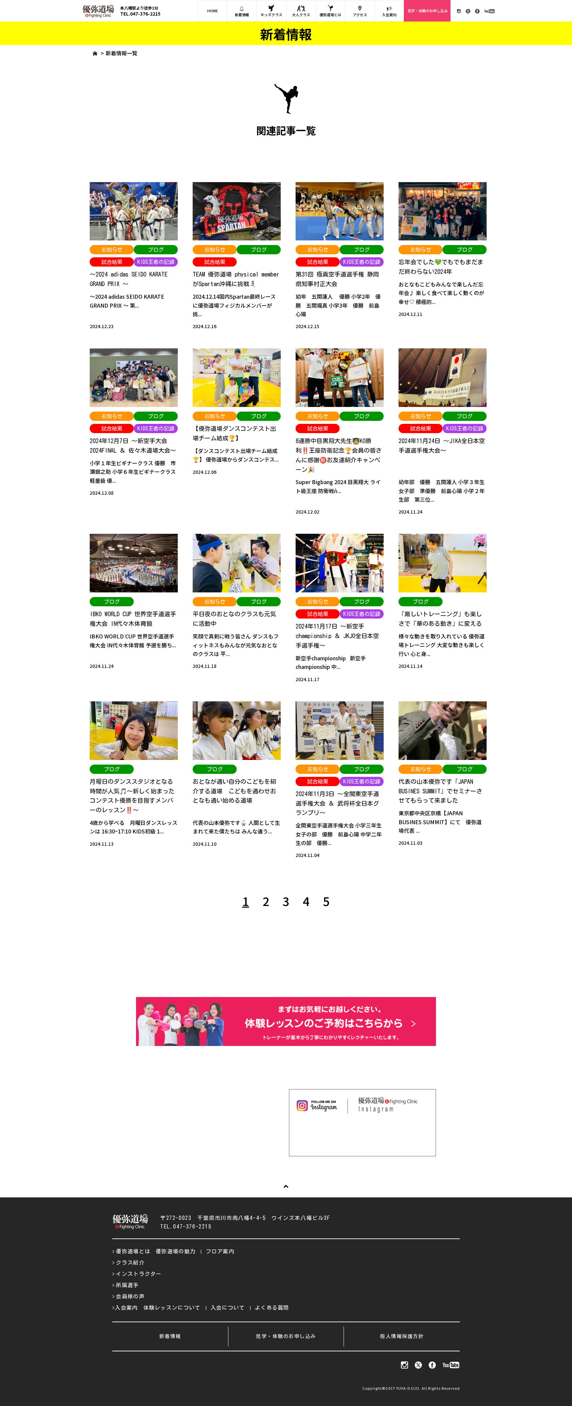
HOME (212, 10)
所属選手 (127, 1285)
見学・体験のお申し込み (427, 10)
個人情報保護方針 (402, 1336)
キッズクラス (271, 14)
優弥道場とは (330, 14)
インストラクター (139, 1274)
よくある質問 (272, 1307)
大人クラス (301, 14)
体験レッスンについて (172, 1307)
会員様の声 (130, 1296)
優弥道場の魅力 (176, 1251)
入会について (228, 1307)
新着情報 (242, 14)
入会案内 (389, 14)
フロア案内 (220, 1251)
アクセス (360, 14)
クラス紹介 (130, 1262)
